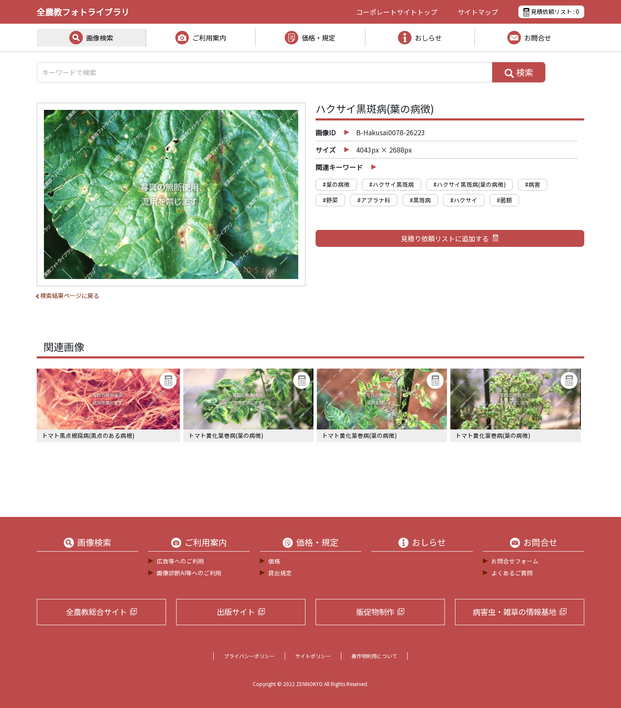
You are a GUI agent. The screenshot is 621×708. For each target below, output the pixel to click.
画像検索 (99, 38)
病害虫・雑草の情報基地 (514, 611)
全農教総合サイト (96, 611)
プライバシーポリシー (249, 655)
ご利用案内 (209, 38)
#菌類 (504, 200)
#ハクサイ (463, 200)
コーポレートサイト (396, 12)
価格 (274, 561)
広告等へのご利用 (180, 561)
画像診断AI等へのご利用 (189, 573)
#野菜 (330, 200)
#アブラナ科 (373, 200)
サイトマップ (478, 12)
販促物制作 (375, 611)
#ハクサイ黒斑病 (391, 184)
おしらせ (428, 38)
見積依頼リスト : (554, 11)
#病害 (532, 184)
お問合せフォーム (515, 561)
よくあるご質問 (512, 573)
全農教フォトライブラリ (83, 11)
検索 (524, 72)
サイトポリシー (313, 655)
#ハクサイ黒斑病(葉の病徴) (469, 184)
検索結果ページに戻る (69, 295)
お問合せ (537, 38)
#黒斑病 (420, 200)
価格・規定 (318, 38)
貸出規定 (280, 573)
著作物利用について (374, 655)
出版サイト (236, 611)
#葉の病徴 (336, 184)
